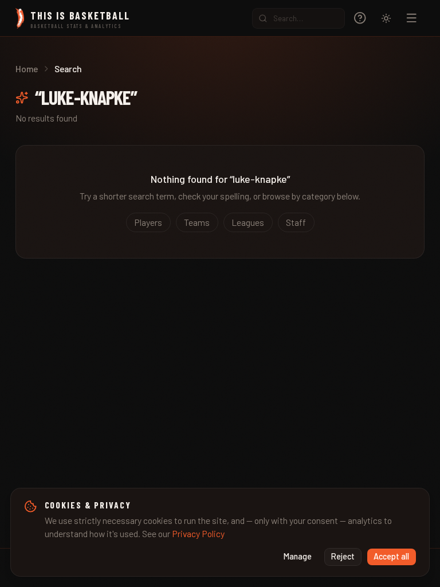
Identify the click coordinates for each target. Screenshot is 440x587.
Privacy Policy (198, 533)
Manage (298, 556)
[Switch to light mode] (386, 18)
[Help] (360, 18)
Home (26, 68)
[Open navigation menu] (412, 18)
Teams (197, 222)
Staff (296, 222)
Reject (343, 556)
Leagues (247, 222)
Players (148, 222)
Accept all (391, 556)
